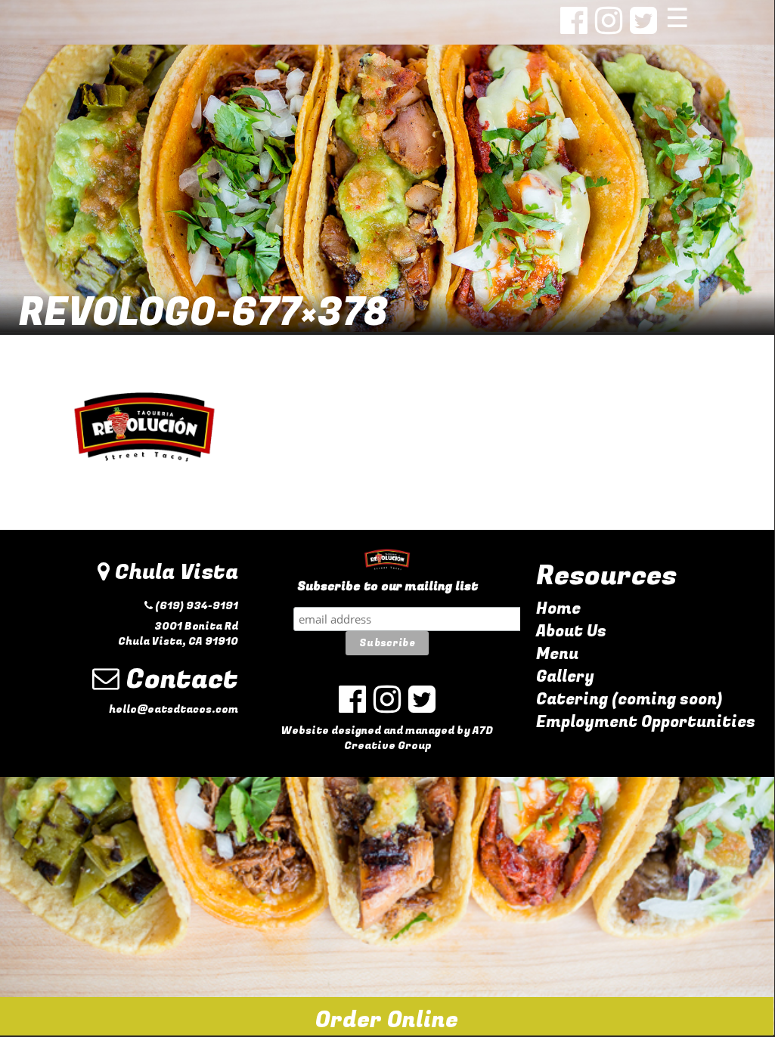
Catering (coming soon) (629, 699)
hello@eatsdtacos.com (173, 709)
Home (558, 609)
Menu (557, 654)
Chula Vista (174, 572)
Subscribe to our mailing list (387, 587)
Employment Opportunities (645, 722)
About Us (571, 631)
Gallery (565, 677)
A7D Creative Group (419, 738)
